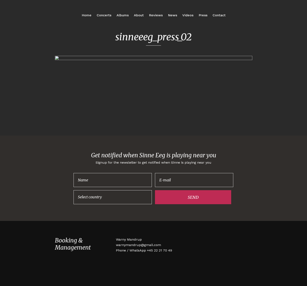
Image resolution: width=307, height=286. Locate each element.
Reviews (156, 15)
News (172, 15)
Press (203, 15)
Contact (219, 15)
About (139, 15)
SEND (193, 197)
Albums (123, 15)
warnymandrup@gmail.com (138, 245)
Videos (187, 15)
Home (86, 15)
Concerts (104, 15)
